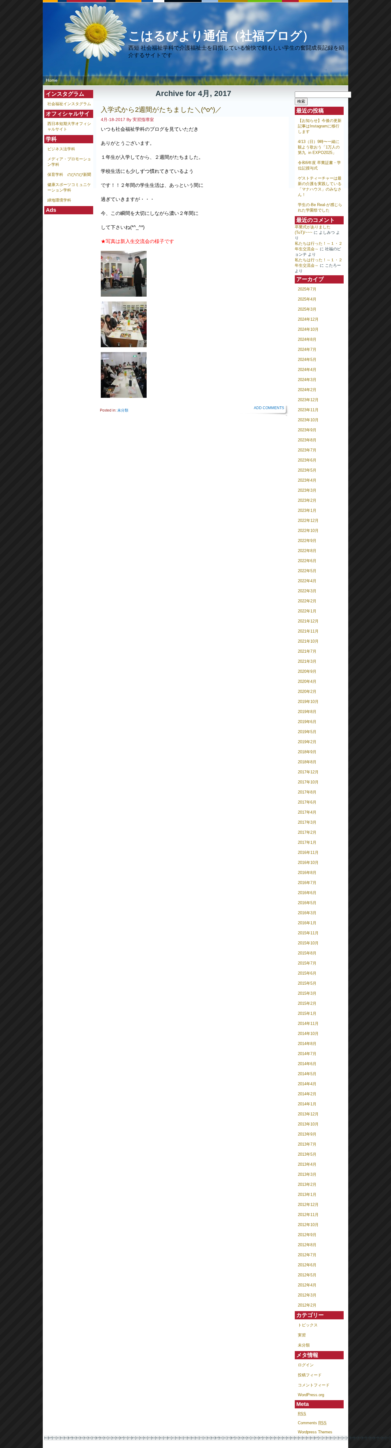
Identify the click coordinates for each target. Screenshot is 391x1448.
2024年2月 (307, 389)
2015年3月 (307, 993)
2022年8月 (307, 550)
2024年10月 (308, 329)
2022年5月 (307, 571)
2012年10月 (308, 1224)
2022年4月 (307, 581)
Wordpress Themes (315, 1432)
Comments (312, 1423)
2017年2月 (307, 832)
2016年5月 (307, 903)
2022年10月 (308, 530)
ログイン (306, 1365)
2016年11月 (308, 852)
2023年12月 (308, 400)
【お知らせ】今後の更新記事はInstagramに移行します (320, 126)
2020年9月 (307, 671)
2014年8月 (307, 1043)
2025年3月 (307, 309)
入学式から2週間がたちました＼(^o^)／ (161, 109)
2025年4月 (307, 299)
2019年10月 (308, 701)
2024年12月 (308, 319)
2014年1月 (307, 1104)
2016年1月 (307, 923)
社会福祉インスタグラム (69, 104)
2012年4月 (307, 1285)
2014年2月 (307, 1094)
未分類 (304, 1345)
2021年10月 (308, 641)
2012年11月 (308, 1214)
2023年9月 (307, 430)
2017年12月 (308, 772)
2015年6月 (307, 973)
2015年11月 (308, 933)
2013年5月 (307, 1154)
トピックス (308, 1325)
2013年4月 (307, 1164)
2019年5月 (307, 731)
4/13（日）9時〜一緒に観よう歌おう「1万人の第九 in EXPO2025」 (319, 147)
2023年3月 (307, 490)
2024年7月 (307, 349)
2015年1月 (307, 1013)
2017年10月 (308, 782)
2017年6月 (307, 802)
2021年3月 (307, 661)
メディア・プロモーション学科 (69, 162)
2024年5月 (307, 359)
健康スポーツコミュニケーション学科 (69, 187)
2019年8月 (307, 711)
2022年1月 (307, 611)
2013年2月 (307, 1184)
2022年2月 (307, 601)
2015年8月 (307, 953)
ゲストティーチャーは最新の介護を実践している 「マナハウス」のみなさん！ (320, 186)
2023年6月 (307, 460)
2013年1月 (307, 1194)
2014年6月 (307, 1063)
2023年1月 (307, 510)
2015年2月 (307, 1003)
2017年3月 (307, 822)
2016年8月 (307, 872)
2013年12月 (308, 1114)
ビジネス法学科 (61, 149)
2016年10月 (308, 862)
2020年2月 (307, 691)
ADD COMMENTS (269, 408)
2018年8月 (307, 762)
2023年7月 (307, 450)
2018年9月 (307, 752)
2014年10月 (308, 1033)
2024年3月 (307, 379)
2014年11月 (308, 1023)
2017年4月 (307, 812)
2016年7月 (307, 882)
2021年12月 (308, 621)
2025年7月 (307, 289)
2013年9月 (307, 1134)
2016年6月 (307, 892)
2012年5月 (307, 1275)
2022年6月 (307, 560)
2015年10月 (308, 943)
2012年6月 (307, 1265)
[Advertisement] (68, 305)
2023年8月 (307, 440)
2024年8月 (307, 339)
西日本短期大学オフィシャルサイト (69, 126)
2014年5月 (307, 1074)
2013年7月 (307, 1144)
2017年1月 (307, 842)
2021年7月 (307, 651)
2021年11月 (308, 631)
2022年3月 (307, 591)
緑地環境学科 (59, 200)
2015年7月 (307, 963)
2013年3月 (307, 1174)
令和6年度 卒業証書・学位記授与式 (319, 165)
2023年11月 (308, 410)
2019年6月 (307, 721)
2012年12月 (308, 1204)
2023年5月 (307, 470)
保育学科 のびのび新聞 (69, 174)
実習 (302, 1335)
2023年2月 (307, 500)
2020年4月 (307, 681)
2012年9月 (307, 1234)
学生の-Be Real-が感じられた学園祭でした (320, 207)
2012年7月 (307, 1255)
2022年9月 (307, 540)
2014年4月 (307, 1084)
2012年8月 (307, 1245)
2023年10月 (308, 420)
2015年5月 (307, 983)
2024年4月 (307, 369)
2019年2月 (307, 742)
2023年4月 (307, 480)
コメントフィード (314, 1385)
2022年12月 (308, 520)
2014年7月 (307, 1053)
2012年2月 (307, 1305)
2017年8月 (307, 792)
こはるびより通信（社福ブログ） (221, 35)
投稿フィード (310, 1375)
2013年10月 (308, 1124)
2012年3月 (307, 1295)
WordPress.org (311, 1395)
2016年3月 (307, 913)
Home (51, 80)
